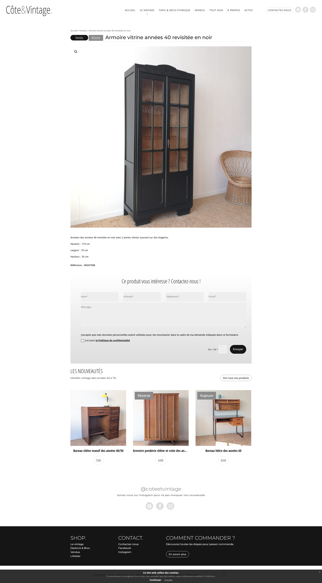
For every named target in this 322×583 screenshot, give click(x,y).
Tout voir (216, 10)
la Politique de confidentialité (113, 340)
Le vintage (147, 10)
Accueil (130, 10)
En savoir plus (177, 554)
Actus (249, 10)
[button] (76, 52)
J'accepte (107, 340)
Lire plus (168, 580)
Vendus (200, 10)
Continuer (155, 579)
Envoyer (238, 349)
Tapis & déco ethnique (174, 10)
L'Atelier (75, 556)
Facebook (124, 548)
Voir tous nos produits (236, 378)
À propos (233, 10)
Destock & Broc (80, 548)
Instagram (124, 552)
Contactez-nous (128, 544)
